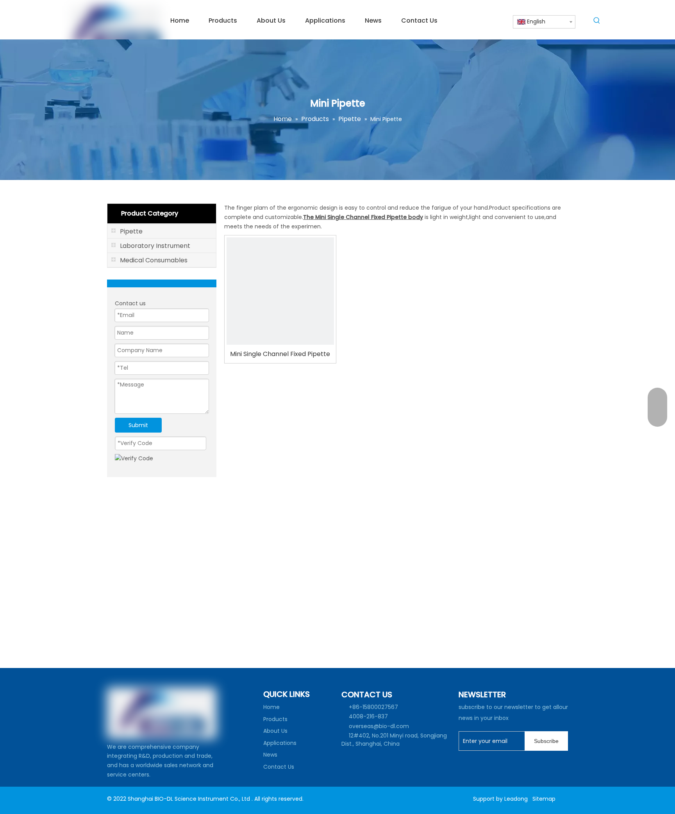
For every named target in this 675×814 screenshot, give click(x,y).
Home (271, 707)
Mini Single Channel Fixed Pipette (280, 353)
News (270, 755)
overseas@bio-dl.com (379, 726)
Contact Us (278, 767)
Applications (279, 743)
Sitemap (543, 799)
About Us (275, 731)
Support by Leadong (500, 799)
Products (275, 719)
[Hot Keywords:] (597, 22)
